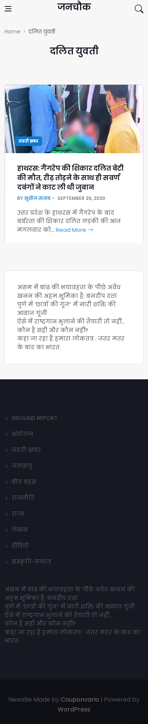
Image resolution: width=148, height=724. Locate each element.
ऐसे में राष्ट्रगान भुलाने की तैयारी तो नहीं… (71, 321)
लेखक (19, 530)
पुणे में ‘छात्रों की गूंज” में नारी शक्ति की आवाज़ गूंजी (70, 606)
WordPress (74, 709)
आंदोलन (22, 434)
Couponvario (80, 699)
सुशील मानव (37, 198)
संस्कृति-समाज (31, 562)
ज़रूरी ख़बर (28, 141)
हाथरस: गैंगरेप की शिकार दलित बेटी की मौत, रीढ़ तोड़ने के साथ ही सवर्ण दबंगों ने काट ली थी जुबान (70, 177)
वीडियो (20, 546)
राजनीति (23, 498)
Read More (72, 230)
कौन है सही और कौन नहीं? (52, 330)
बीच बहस (23, 482)
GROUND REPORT (34, 418)
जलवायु (21, 466)
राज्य (17, 514)
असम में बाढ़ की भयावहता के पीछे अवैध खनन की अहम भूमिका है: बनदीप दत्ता (69, 291)
